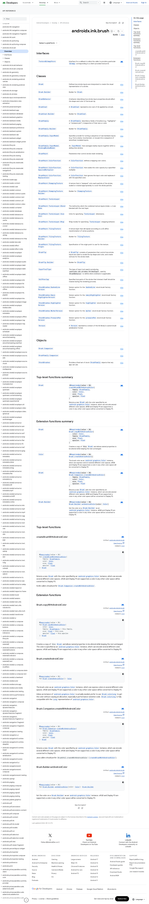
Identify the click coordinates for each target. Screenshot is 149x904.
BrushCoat (43, 107)
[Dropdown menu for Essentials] (34, 2)
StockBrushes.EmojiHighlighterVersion (46, 296)
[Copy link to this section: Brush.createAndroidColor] (65, 659)
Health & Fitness (56, 866)
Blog (33, 877)
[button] (14, 30)
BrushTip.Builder (46, 262)
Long (55, 699)
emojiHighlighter (93, 295)
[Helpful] (119, 23)
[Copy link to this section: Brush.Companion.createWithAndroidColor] (83, 709)
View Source (118, 543)
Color (81, 392)
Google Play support (136, 868)
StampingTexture (84, 191)
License (42, 899)
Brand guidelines (53, 899)
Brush (41, 84)
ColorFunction (77, 161)
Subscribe (122, 899)
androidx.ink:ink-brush (117, 540)
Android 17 (94, 859)
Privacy (53, 873)
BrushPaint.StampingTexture (51, 183)
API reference (9, 11)
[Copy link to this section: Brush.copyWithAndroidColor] (69, 605)
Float (80, 394)
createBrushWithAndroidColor (81, 387)
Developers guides (116, 865)
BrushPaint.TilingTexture (50, 229)
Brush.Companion (46, 348)
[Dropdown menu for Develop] (48, 2)
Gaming (54, 859)
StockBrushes (44, 362)
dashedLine (90, 287)
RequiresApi (76, 385)
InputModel (76, 146)
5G (52, 877)
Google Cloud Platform (95, 889)
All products (111, 889)
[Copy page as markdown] (119, 31)
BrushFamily (44, 121)
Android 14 (94, 870)
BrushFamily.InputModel (49, 136)
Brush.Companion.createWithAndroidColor (76, 586)
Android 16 (94, 863)
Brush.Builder (45, 92)
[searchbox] (15, 19)
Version (42, 326)
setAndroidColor (89, 504)
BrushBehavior (45, 99)
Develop (42, 3)
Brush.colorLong (109, 694)
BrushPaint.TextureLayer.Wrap (51, 222)
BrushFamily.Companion (48, 355)
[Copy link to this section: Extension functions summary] (75, 421)
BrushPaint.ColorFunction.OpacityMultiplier (50, 169)
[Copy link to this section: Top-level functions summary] (75, 377)
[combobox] (90, 3)
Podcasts (35, 880)
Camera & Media (57, 870)
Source (34, 870)
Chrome (69, 889)
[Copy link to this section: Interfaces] (51, 53)
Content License (92, 817)
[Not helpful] (122, 23)
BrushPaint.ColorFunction (50, 161)
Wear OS (74, 863)
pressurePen (91, 318)
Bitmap (72, 64)
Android (35, 859)
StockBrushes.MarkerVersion (51, 311)
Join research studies (136, 872)
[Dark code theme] (123, 552)
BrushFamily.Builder (47, 129)
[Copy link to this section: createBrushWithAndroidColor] (70, 537)
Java (122, 35)
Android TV (75, 873)
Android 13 (94, 873)
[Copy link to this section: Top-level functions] (63, 527)
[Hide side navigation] (26, 900)
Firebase (79, 889)
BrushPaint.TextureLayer (49, 199)
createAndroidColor (82, 456)
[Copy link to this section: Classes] (48, 76)
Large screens (76, 859)
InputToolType (45, 269)
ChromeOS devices (78, 866)
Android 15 (94, 866)
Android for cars (76, 870)
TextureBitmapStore (47, 61)
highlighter (91, 303)
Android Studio (132, 3)
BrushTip (42, 252)
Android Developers (42, 23)
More (56, 3)
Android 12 (94, 877)
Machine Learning (57, 863)
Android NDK (114, 875)
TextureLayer (89, 214)
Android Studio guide (117, 862)
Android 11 (94, 880)
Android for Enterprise (39, 863)
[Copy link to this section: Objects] (48, 340)
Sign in (143, 3)
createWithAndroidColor (94, 475)
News (34, 873)
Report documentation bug (137, 864)
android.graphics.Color (79, 404)
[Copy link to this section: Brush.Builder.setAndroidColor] (69, 767)
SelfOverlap (44, 279)
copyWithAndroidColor (83, 432)
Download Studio (116, 872)
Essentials (27, 3)
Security (35, 866)
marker (88, 311)
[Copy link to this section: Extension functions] (63, 595)
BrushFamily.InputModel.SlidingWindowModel (49, 147)
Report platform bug (136, 859)
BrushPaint (43, 154)
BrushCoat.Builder (46, 114)
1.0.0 (122, 546)
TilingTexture (83, 237)
